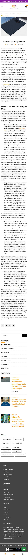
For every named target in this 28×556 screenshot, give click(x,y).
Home (2, 14)
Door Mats (5, 443)
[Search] (24, 335)
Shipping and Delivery (9, 494)
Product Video (7, 517)
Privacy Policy (7, 497)
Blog (5, 507)
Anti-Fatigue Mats (10, 14)
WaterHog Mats (5, 368)
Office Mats (16, 447)
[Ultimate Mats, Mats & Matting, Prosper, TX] (14, 549)
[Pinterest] (13, 325)
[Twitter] (6, 325)
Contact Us (6, 492)
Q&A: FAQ (6, 489)
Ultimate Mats (6, 84)
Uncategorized (5, 364)
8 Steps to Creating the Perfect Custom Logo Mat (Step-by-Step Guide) (18, 421)
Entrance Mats (5, 352)
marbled (10, 287)
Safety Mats (17, 451)
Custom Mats (18, 439)
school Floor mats (6, 360)
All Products (6, 479)
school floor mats (8, 455)
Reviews (5, 514)
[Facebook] (2, 325)
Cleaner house (7, 439)
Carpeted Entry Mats (8, 474)
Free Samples (7, 509)
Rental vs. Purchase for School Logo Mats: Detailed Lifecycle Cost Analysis (19, 384)
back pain (16, 55)
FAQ (5, 487)
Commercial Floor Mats (7, 348)
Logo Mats (4, 356)
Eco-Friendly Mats (17, 443)
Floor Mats (6, 447)
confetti (16, 287)
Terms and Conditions (9, 499)
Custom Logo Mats (8, 469)
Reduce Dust (6, 451)
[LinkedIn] (9, 325)
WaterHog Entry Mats (9, 472)
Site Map (6, 519)
